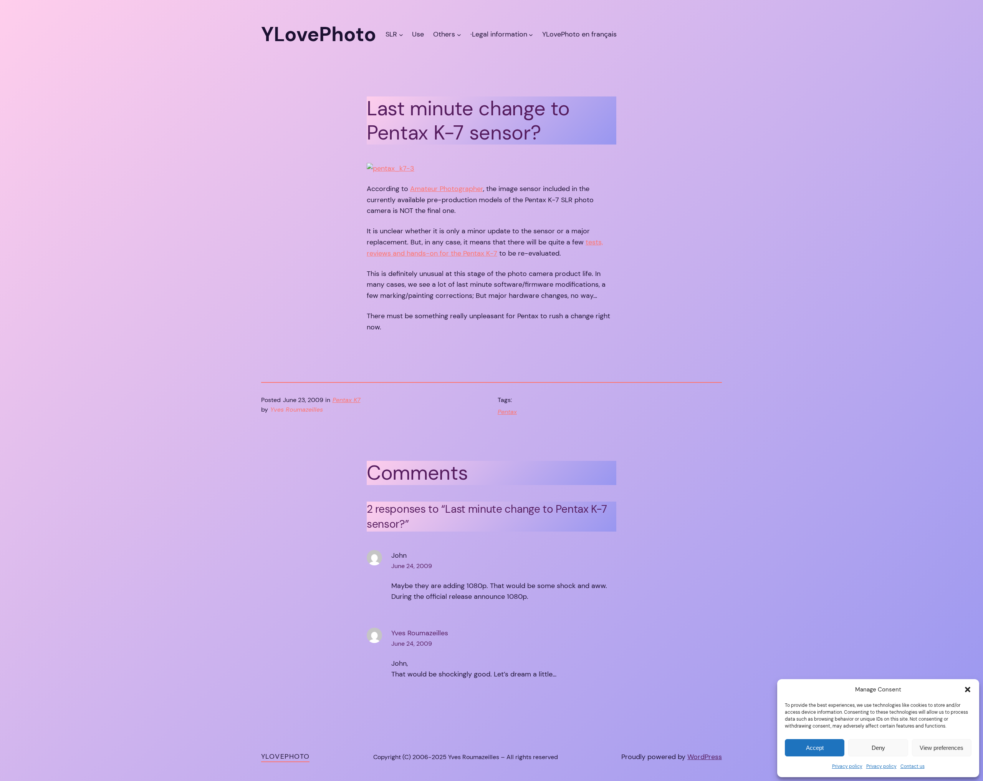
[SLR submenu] (401, 34)
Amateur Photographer (446, 188)
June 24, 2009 (411, 566)
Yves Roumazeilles (419, 633)
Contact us (912, 766)
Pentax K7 (347, 400)
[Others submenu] (459, 34)
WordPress (704, 756)
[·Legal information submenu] (531, 34)
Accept (815, 747)
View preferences (941, 747)
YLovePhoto (285, 756)
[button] (967, 689)
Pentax (507, 412)
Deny (878, 747)
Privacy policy (847, 766)
